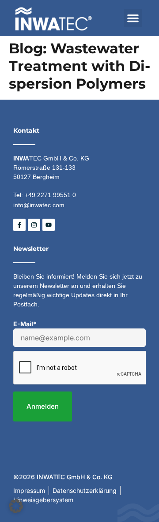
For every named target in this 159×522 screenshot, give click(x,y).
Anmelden (42, 406)
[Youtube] (48, 225)
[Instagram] (34, 225)
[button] (133, 18)
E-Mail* (25, 324)
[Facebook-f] (19, 225)
